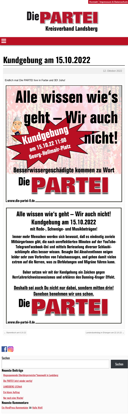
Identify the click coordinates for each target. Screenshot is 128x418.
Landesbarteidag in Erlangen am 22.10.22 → (105, 333)
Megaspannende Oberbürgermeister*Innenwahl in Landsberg (30, 375)
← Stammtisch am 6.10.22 (15, 333)
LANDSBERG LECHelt (12, 386)
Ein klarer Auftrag (11, 392)
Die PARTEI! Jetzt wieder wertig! (17, 381)
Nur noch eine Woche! (13, 398)
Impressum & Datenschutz (114, 2)
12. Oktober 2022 (112, 71)
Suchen (6, 358)
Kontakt (93, 2)
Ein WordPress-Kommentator (15, 407)
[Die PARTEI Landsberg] (64, 21)
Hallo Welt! (37, 407)
